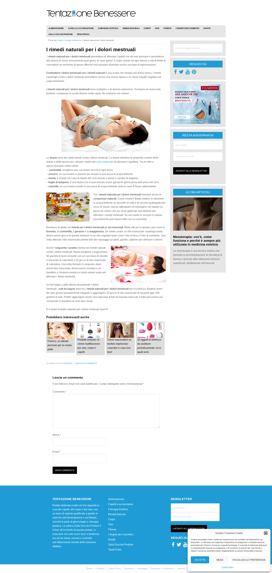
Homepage (142, 568)
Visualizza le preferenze (249, 560)
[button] (265, 533)
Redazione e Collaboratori (162, 568)
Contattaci (100, 568)
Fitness (112, 529)
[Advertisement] (189, 11)
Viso (110, 524)
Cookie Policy (227, 567)
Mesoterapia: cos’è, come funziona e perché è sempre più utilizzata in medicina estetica (196, 240)
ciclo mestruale (104, 161)
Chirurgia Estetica (118, 509)
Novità (111, 539)
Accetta (200, 560)
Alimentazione (116, 499)
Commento (59, 391)
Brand (89, 568)
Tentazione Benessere (91, 16)
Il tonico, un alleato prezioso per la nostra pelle (60, 345)
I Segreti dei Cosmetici (120, 534)
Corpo (111, 519)
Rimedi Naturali (117, 514)
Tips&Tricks (114, 549)
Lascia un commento (86, 363)
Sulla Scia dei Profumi (120, 544)
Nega (219, 560)
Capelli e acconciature (120, 504)
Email (57, 451)
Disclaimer (129, 568)
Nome (57, 435)
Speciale (181, 568)
